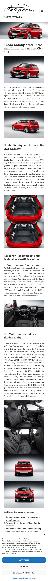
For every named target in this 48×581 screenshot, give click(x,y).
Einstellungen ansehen (24, 573)
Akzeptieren (24, 560)
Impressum (32, 578)
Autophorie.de (13, 16)
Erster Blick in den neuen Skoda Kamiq (23, 528)
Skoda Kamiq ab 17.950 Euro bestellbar (23, 531)
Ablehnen (24, 566)
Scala (42, 188)
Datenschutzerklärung (20, 578)
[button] (44, 534)
